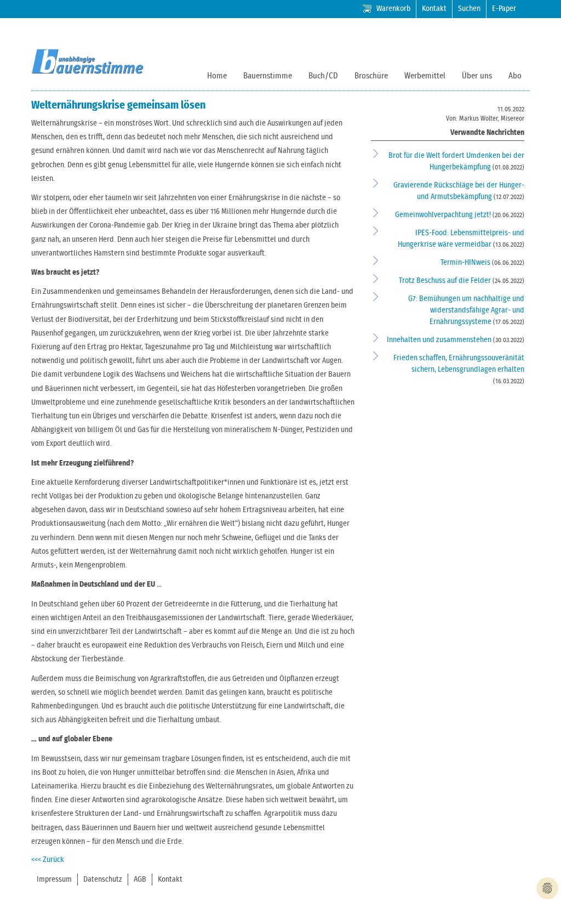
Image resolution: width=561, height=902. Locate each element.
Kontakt (434, 9)
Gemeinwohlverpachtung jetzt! (444, 215)
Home (217, 76)
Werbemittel (424, 76)
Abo (515, 76)
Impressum (54, 879)
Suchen (469, 9)
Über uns (477, 76)
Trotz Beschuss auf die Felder (446, 281)
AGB (140, 879)
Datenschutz (102, 879)
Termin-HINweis (466, 262)
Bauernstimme (267, 76)
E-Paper (504, 9)
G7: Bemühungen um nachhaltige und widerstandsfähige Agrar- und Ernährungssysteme (466, 310)
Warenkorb (393, 9)
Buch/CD (323, 76)
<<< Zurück (47, 860)
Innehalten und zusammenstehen (440, 340)
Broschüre (371, 76)
